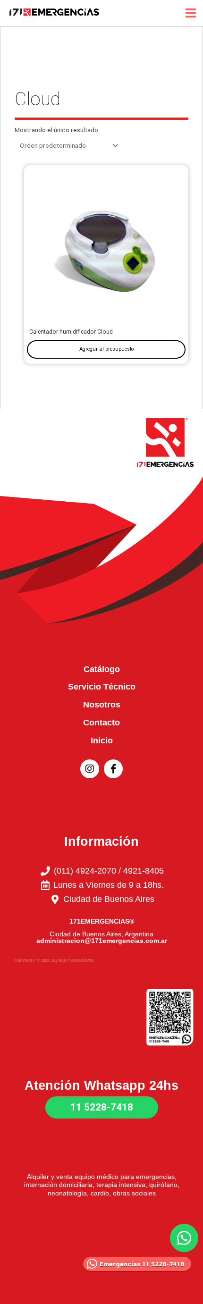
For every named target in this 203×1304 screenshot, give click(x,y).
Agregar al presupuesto (106, 349)
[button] (184, 1238)
